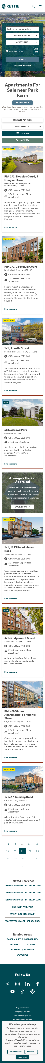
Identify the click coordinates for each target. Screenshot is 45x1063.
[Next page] (22, 865)
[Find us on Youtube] (12, 991)
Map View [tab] (24, 140)
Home (4, 14)
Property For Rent (22, 1012)
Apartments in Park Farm (23, 914)
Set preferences (16, 1052)
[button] (33, 6)
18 (37, 843)
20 (15, 851)
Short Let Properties (22, 1015)
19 (7, 851)
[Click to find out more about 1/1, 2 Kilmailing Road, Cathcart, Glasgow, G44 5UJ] (22, 801)
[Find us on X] (7, 984)
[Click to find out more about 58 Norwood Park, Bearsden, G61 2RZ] (22, 434)
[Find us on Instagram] (17, 984)
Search (22, 59)
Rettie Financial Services (22, 1019)
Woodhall (22, 955)
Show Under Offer (16, 51)
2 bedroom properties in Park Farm (22, 885)
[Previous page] (8, 844)
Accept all (22, 1057)
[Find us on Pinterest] (32, 991)
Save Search (22, 102)
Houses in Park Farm (22, 907)
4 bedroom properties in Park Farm (22, 900)
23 (37, 851)
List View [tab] (24, 133)
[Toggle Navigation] (40, 6)
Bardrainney (14, 939)
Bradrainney (31, 939)
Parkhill (15, 949)
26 (23, 858)
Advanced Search (21, 65)
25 (15, 858)
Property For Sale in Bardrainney (22, 921)
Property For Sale (17, 14)
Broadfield (16, 944)
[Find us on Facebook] (37, 984)
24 (8, 858)
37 (37, 858)
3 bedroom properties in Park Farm (22, 893)
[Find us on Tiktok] (22, 991)
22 (30, 851)
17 (29, 843)
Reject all (31, 1052)
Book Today (21, 507)
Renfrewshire (33, 14)
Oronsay (30, 944)
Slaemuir (29, 949)
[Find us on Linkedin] (27, 984)
